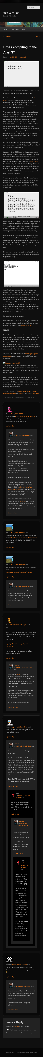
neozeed (23, 57)
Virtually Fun (11, 13)
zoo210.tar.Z (34, 161)
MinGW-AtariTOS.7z (27, 325)
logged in (16, 1026)
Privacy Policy (15, 29)
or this (5, 100)
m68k (14, 393)
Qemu (24, 29)
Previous (7, 36)
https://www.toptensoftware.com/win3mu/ (19, 572)
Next (37, 36)
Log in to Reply (10, 426)
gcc (10, 393)
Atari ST (29, 391)
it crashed (22, 501)
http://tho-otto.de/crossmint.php (25, 416)
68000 (20, 391)
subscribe (17, 1033)
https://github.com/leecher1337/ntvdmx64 (23, 538)
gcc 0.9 (19, 674)
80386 (24, 391)
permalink (36, 393)
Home (5, 29)
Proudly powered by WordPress (27, 1053)
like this (36, 98)
